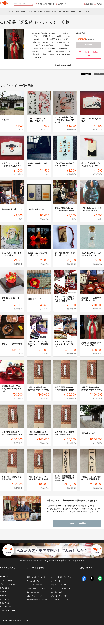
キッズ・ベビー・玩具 (59, 585)
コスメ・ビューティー (34, 585)
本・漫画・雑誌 (56, 592)
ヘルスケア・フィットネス (60, 600)
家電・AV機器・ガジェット (36, 577)
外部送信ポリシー (6, 603)
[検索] (31, 4)
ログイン (99, 4)
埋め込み (100, 74)
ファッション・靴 (33, 581)
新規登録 (89, 4)
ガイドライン (4, 599)
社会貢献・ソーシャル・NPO (37, 600)
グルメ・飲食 (55, 581)
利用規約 (3, 595)
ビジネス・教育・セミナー (36, 588)
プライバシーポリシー (7, 610)
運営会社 (3, 592)
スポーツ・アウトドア (59, 596)
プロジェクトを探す (7, 580)
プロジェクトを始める (46, 4)
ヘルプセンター (5, 607)
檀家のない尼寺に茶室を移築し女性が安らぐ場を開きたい (73, 500)
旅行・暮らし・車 (33, 592)
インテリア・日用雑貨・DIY (61, 588)
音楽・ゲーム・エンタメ (35, 596)
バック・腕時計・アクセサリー (62, 577)
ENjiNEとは (4, 576)
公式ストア (62, 4)
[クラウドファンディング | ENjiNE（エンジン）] (5, 3)
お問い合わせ (4, 588)
